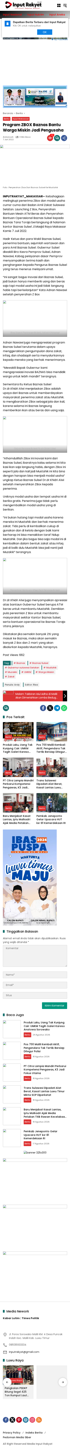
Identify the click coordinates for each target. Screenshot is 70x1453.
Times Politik (30, 1318)
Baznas (21, 663)
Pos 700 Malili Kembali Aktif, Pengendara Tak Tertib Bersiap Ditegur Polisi (50, 748)
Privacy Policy (11, 1432)
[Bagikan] (64, 138)
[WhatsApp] (64, 708)
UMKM (27, 672)
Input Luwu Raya (14, 1380)
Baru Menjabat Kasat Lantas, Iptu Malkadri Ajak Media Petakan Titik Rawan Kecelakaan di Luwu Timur (17, 819)
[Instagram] (32, 1420)
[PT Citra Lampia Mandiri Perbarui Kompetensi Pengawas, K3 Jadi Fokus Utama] (18, 767)
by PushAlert (61, 39)
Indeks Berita (34, 1432)
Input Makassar (21, 118)
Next (27, 32)
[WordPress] (26, 1420)
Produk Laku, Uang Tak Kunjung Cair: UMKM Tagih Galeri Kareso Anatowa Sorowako (17, 748)
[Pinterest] (19, 1420)
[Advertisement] (35, 60)
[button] (65, 5)
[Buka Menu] (59, 5)
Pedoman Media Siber (17, 1437)
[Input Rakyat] (28, 5)
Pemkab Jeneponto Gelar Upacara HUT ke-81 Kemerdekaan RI (51, 819)
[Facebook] (43, 708)
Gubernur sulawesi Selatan (23, 667)
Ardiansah (8, 137)
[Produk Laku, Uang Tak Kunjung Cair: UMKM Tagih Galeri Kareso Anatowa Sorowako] (18, 731)
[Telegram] (57, 708)
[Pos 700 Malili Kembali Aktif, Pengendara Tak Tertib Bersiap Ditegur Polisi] (51, 731)
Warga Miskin (46, 672)
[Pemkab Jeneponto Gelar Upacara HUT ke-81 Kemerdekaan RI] (51, 802)
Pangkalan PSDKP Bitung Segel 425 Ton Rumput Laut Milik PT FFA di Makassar (16, 1392)
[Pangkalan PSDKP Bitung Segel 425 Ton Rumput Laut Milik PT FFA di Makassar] (18, 1375)
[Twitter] (50, 708)
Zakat (11, 676)
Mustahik (51, 667)
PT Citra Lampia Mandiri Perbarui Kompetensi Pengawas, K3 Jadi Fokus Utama (18, 784)
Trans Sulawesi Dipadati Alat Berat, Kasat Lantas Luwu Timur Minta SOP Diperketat (49, 784)
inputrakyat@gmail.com (24, 1352)
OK (44, 32)
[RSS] (39, 1420)
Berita (7, 118)
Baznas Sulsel (40, 663)
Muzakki (12, 672)
